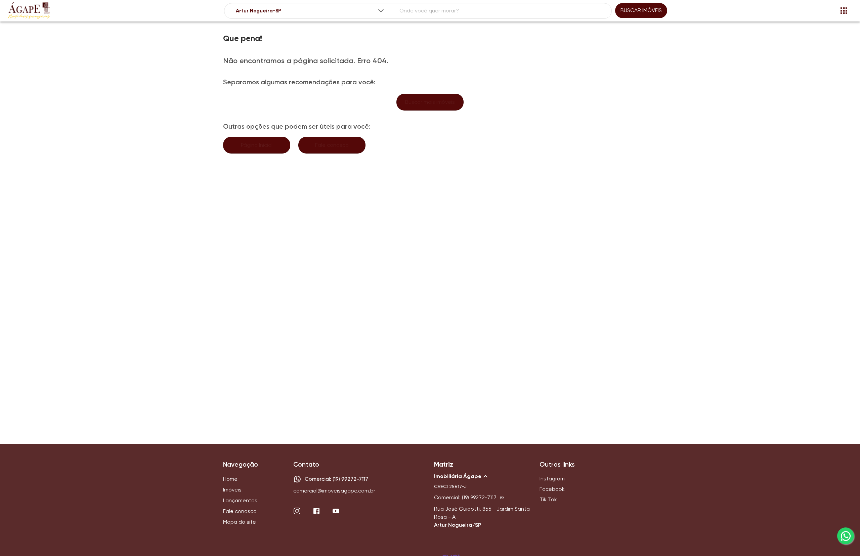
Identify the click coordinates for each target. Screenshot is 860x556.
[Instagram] (297, 511)
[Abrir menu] (843, 10)
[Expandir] (381, 10)
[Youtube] (336, 511)
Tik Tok (548, 499)
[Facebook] (316, 511)
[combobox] (310, 11)
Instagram (552, 478)
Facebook (552, 489)
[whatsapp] (845, 535)
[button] (482, 476)
